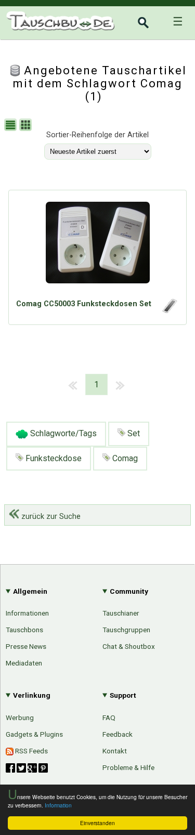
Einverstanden (97, 823)
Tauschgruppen (126, 629)
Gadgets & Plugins (34, 734)
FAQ (108, 717)
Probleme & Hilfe (128, 767)
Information (58, 805)
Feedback (117, 734)
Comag (124, 458)
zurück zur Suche (50, 516)
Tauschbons (24, 629)
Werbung (20, 717)
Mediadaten (24, 663)
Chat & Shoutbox (128, 646)
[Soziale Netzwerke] (27, 768)
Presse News (26, 646)
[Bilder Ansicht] (26, 126)
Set (132, 433)
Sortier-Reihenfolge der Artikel (97, 135)
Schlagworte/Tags (62, 433)
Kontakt (114, 751)
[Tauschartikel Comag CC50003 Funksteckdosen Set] (97, 247)
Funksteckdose (52, 458)
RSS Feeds (31, 751)
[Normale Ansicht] (11, 126)
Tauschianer (120, 613)
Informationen (27, 613)
